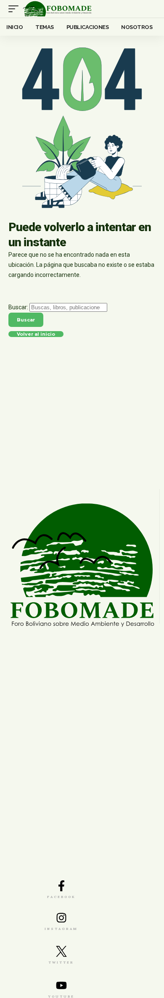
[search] (150, 9)
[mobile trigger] (15, 9)
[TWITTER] (61, 951)
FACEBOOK (61, 897)
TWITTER (61, 962)
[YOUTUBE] (61, 985)
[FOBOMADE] (57, 9)
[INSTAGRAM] (61, 917)
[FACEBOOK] (61, 885)
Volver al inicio (36, 335)
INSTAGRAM (61, 929)
